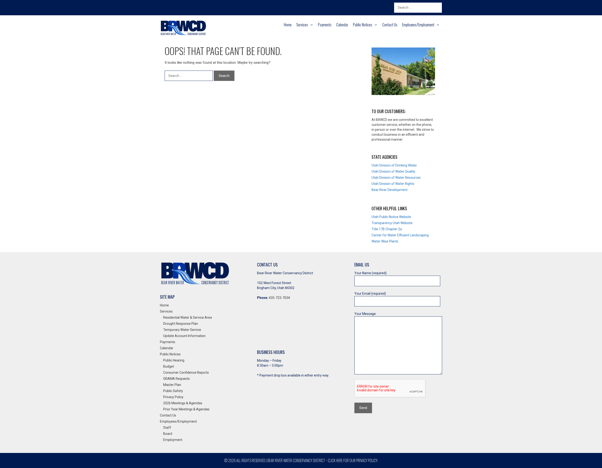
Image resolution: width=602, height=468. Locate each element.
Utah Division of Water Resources (396, 177)
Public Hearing (173, 360)
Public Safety (173, 391)
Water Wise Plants (385, 241)
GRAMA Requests (176, 379)
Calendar (342, 25)
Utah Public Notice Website (391, 217)
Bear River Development (390, 190)
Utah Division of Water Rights (393, 184)
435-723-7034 (279, 298)
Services (302, 25)
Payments (325, 25)
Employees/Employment (418, 25)
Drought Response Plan (180, 323)
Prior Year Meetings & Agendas (186, 409)
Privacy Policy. (367, 460)
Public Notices (362, 25)
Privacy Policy (173, 397)
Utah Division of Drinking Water (394, 165)
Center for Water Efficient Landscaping (400, 235)
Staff (167, 427)
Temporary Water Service (182, 330)
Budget (168, 366)
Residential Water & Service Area (187, 317)
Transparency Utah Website (392, 223)
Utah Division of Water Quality (393, 171)
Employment (172, 440)
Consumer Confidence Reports (186, 372)
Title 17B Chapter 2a (387, 229)
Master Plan (172, 385)
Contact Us (389, 25)
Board (167, 434)
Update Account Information (184, 336)
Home (288, 25)
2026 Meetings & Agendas (182, 403)
